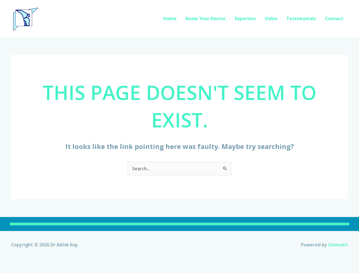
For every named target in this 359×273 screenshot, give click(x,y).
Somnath (338, 245)
